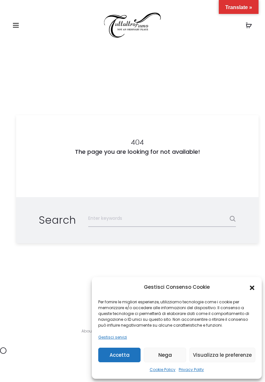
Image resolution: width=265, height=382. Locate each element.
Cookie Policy (162, 369)
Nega (165, 355)
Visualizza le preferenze (222, 355)
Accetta (120, 355)
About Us (90, 331)
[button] (252, 287)
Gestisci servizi (112, 337)
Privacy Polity (191, 369)
